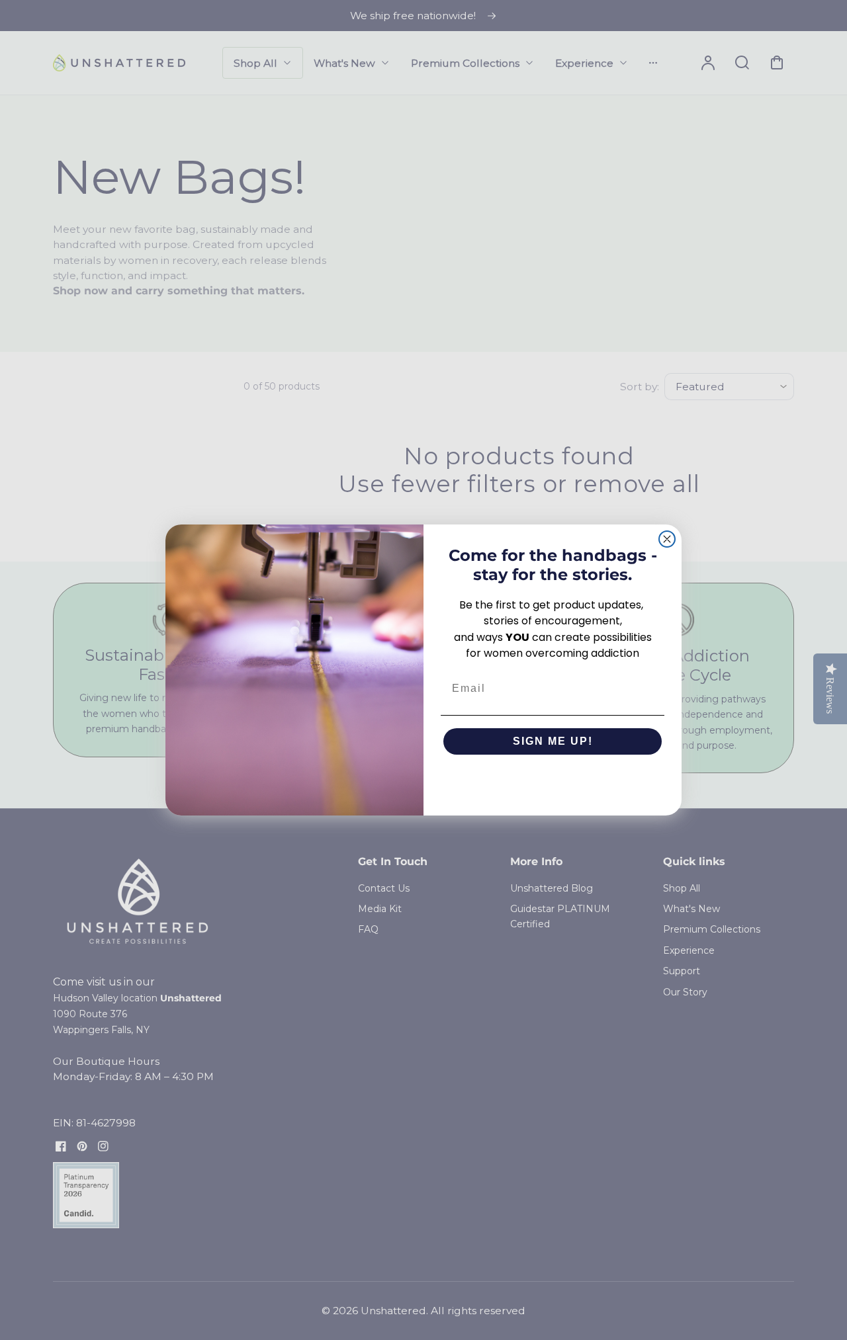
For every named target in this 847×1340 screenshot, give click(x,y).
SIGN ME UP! (553, 741)
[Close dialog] (667, 539)
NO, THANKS (552, 781)
